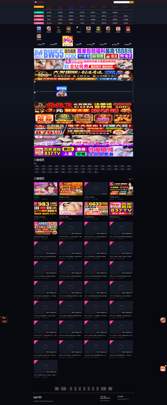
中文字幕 (82, 12)
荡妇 (56, 169)
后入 (37, 172)
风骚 (56, 166)
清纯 (70, 166)
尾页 (110, 388)
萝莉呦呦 (115, 23)
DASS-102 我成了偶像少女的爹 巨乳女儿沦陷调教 (97, 335)
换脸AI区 (104, 16)
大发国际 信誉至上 (115, 197)
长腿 (96, 166)
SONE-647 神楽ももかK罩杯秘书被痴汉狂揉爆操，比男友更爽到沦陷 (102, 236)
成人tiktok (49, 23)
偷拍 (37, 166)
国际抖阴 (104, 23)
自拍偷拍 (71, 12)
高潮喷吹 (115, 19)
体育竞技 (40, 44)
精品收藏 (39, 16)
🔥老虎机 (114, 44)
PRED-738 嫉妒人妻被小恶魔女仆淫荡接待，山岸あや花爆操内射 (127, 256)
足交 (122, 169)
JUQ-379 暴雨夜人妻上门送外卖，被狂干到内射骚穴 (48, 375)
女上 (50, 172)
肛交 (43, 172)
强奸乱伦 (71, 16)
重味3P (49, 19)
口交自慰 (60, 16)
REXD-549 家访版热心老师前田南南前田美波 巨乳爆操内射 (49, 276)
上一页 (63, 388)
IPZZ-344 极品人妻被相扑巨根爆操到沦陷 (70, 315)
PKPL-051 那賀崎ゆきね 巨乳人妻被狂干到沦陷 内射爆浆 (125, 296)
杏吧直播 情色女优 (115, 217)
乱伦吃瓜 (126, 23)
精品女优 (82, 16)
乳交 (129, 169)
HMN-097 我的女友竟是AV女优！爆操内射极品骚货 (73, 335)
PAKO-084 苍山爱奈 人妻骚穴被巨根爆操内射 (71, 276)
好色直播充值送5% (89, 217)
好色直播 (36, 197)
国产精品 (49, 12)
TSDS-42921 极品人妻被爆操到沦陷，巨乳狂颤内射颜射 (99, 355)
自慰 (129, 166)
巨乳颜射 (126, 19)
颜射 (56, 172)
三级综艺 (115, 16)
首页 (57, 388)
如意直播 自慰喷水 (64, 217)
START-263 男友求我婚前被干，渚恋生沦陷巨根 (122, 355)
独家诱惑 (93, 19)
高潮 (37, 169)
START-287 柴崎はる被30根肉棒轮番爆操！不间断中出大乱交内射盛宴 (53, 256)
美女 (76, 169)
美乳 (76, 166)
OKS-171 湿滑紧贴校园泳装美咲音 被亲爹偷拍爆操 (98, 296)
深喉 (116, 169)
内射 (76, 172)
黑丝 (109, 166)
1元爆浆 (77, 44)
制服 (116, 166)
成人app (39, 23)
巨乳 (83, 166)
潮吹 (43, 169)
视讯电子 (102, 44)
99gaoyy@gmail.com (123, 399)
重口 (96, 172)
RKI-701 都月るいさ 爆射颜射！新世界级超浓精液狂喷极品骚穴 (101, 315)
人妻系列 (60, 19)
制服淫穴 (49, 16)
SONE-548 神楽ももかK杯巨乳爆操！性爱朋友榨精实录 (74, 236)
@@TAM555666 (104, 400)
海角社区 (60, 23)
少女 (96, 169)
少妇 (89, 169)
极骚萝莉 (71, 19)
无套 (83, 172)
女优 (50, 169)
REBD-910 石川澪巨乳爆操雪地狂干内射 (120, 276)
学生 (70, 169)
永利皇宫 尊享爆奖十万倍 (41, 236)
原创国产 (93, 12)
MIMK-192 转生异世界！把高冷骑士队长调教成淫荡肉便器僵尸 (76, 355)
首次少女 (104, 19)
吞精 (63, 172)
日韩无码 (104, 12)
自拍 (43, 166)
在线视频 (39, 19)
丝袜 (102, 166)
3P (89, 172)
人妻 (83, 169)
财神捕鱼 (126, 44)
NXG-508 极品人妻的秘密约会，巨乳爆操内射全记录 (48, 296)
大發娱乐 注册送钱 (89, 197)
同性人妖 (93, 16)
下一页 (103, 388)
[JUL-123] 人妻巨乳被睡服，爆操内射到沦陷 (71, 256)
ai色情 (71, 23)
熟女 (63, 169)
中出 (70, 172)
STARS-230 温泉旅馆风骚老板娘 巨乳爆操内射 (96, 276)
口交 (109, 169)
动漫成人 (126, 16)
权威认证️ (64, 44)
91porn (93, 23)
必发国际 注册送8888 (39, 217)
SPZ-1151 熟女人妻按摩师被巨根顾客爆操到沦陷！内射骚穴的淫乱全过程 (129, 236)
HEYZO (82, 19)
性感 (50, 166)
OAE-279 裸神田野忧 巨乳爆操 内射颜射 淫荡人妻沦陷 (98, 256)
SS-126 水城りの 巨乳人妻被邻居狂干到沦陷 (121, 335)
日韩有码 (60, 12)
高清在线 (39, 12)
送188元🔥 (90, 44)
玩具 (122, 166)
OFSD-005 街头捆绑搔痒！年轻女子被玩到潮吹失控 (48, 315)
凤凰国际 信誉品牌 (64, 197)
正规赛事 (52, 44)
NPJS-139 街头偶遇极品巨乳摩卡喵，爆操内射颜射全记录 (74, 296)
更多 (130, 179)
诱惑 (63, 166)
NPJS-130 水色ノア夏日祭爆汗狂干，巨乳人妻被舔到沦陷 (49, 335)
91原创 (82, 23)
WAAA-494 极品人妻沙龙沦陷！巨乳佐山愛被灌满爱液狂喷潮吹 (51, 355)
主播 (102, 169)
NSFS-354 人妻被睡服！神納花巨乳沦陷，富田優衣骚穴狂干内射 (127, 315)
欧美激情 (115, 12)
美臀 (89, 166)
